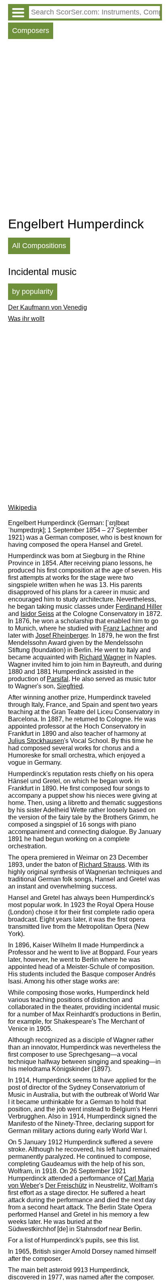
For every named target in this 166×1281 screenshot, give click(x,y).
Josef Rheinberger (61, 635)
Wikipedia (22, 507)
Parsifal (57, 678)
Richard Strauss (102, 864)
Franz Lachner (124, 628)
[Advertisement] (83, 130)
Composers (30, 31)
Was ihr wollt (26, 318)
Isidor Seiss (37, 613)
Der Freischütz (66, 1185)
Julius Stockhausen (36, 740)
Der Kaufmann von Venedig (47, 307)
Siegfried (70, 686)
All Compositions (39, 246)
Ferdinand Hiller (139, 606)
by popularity (32, 291)
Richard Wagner (102, 657)
